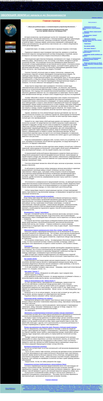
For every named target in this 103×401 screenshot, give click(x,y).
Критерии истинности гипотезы (64, 391)
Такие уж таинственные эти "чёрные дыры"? (48, 388)
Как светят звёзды (93, 386)
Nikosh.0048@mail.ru (10, 388)
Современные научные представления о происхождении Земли (42, 385)
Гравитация (83, 386)
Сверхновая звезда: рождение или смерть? (76, 388)
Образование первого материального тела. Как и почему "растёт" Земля (57, 386)
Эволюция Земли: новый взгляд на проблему (76, 385)
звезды (37, 273)
